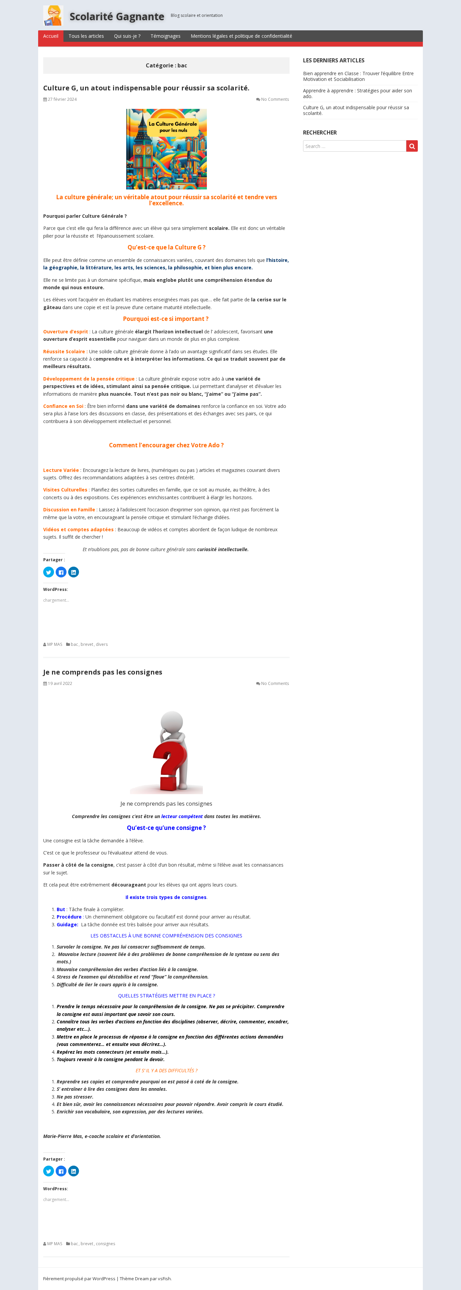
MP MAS (54, 644)
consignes (105, 1244)
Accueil (50, 36)
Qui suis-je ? (127, 36)
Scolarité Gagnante (117, 16)
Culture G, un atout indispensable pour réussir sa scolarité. (146, 87)
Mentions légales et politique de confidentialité (241, 36)
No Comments (275, 99)
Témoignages (166, 36)
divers (102, 644)
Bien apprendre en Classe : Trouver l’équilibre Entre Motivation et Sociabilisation (358, 76)
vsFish (164, 1279)
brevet (87, 644)
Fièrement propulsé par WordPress (79, 1279)
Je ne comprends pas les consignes (102, 672)
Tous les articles (86, 36)
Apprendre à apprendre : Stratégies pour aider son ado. (357, 93)
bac (74, 644)
